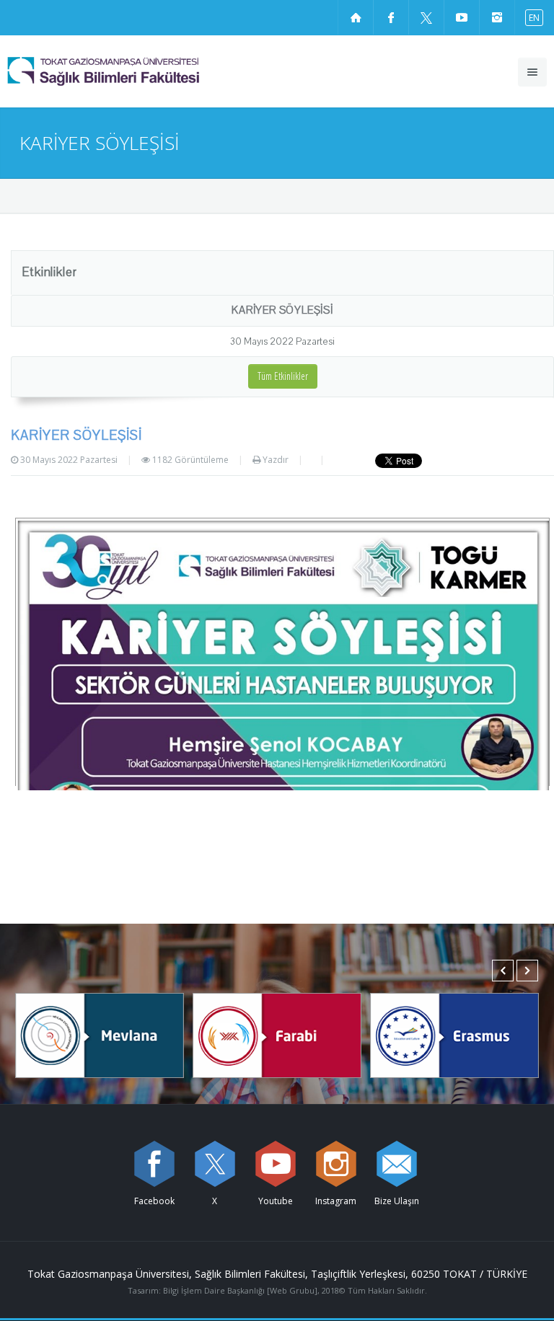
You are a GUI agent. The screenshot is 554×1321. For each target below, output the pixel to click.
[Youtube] (275, 1164)
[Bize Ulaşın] (397, 1164)
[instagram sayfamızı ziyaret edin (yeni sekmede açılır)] (497, 17)
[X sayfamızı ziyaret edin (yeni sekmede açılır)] (426, 17)
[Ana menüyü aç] (532, 72)
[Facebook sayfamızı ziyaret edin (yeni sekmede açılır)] (391, 17)
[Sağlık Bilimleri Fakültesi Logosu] (140, 71)
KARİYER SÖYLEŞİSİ (282, 310)
